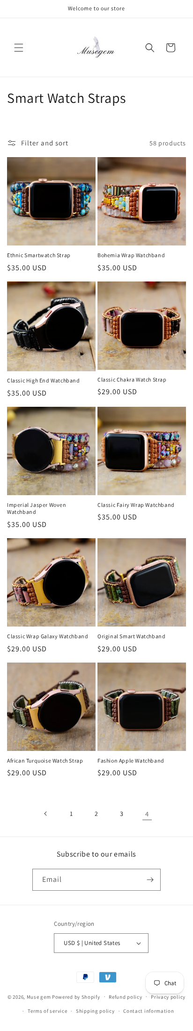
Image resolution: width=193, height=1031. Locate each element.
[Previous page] (46, 813)
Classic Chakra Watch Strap (132, 379)
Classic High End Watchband (43, 380)
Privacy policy (168, 997)
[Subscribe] (150, 880)
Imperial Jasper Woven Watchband (37, 508)
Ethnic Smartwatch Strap (39, 255)
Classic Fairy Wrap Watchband (136, 504)
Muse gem (39, 996)
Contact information (148, 1011)
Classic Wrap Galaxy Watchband (47, 636)
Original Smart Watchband (131, 636)
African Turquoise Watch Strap (45, 760)
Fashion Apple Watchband (130, 760)
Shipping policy (95, 1011)
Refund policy (125, 997)
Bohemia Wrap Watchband (131, 255)
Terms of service (47, 1011)
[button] (18, 47)
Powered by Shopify (76, 996)
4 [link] (147, 813)
